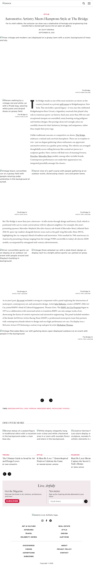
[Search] (83, 3)
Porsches (34, 156)
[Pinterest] (50, 520)
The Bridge (80, 135)
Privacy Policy (64, 549)
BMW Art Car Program (71, 308)
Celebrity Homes (29, 537)
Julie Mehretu (60, 304)
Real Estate (64, 526)
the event (20, 301)
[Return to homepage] (46, 515)
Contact (64, 553)
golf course (64, 104)
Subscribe (12, 501)
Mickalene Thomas (65, 325)
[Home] (8, 3)
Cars (26, 408)
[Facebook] (46, 520)
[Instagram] (42, 520)
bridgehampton (15, 408)
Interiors (29, 530)
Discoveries (29, 545)
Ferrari (32, 408)
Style (64, 530)
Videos (28, 549)
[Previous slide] (42, 400)
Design (64, 533)
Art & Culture (29, 526)
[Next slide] (51, 400)
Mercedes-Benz (45, 156)
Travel (28, 533)
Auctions (64, 537)
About (64, 545)
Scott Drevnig (48, 30)
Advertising (29, 553)
